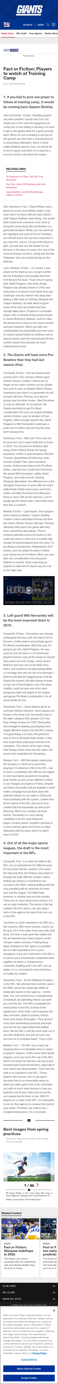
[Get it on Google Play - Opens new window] (39, 1299)
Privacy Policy (14, 1353)
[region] (29, 1345)
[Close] (54, 1310)
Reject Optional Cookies (29, 1368)
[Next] (37, 1169)
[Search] (47, 24)
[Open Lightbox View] (29, 1162)
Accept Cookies (29, 1378)
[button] (29, 583)
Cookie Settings (29, 1359)
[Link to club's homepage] (6, 23)
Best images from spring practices (25, 1115)
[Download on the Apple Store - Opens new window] (17, 1298)
